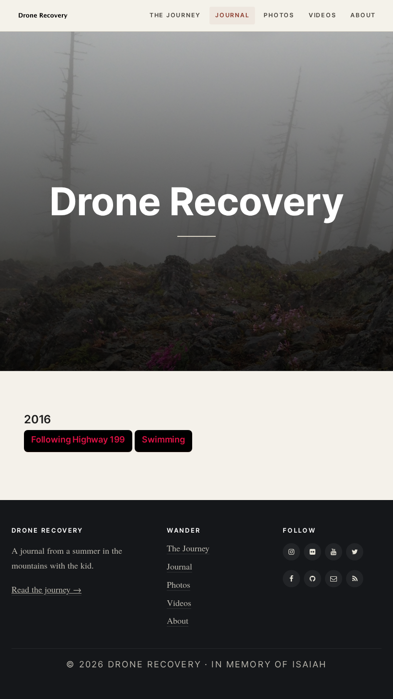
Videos (322, 15)
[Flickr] (312, 551)
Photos (279, 15)
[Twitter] (354, 551)
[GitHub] (312, 578)
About (363, 15)
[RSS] (354, 578)
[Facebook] (291, 578)
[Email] (333, 578)
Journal (232, 15)
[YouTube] (333, 551)
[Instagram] (291, 551)
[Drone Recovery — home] (43, 15)
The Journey (175, 15)
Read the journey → (46, 589)
